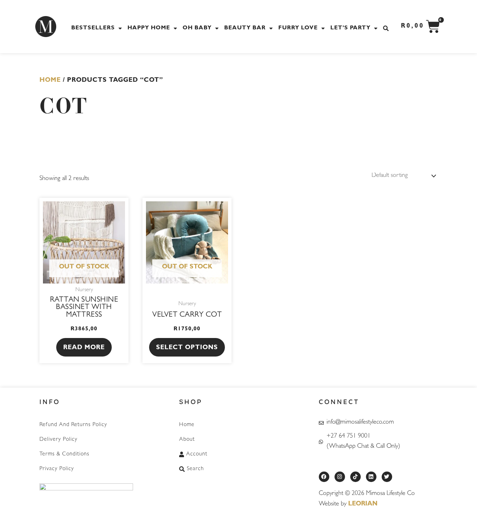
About (187, 440)
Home (50, 81)
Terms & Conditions (64, 454)
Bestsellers (93, 28)
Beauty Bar (245, 28)
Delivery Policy (58, 440)
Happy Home (148, 28)
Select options (187, 348)
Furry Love (298, 28)
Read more (84, 348)
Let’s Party (350, 28)
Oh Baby (197, 28)
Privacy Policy (56, 469)
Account (196, 454)
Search (195, 469)
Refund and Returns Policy (73, 425)
